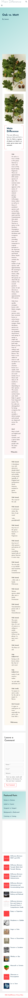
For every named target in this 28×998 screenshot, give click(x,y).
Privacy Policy (20, 995)
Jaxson (6, 19)
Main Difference (11, 1)
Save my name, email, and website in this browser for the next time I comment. (14, 779)
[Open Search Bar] (26, 2)
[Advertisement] (14, 36)
